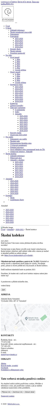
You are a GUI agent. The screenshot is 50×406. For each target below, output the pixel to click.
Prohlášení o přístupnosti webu (12, 370)
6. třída (17, 74)
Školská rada (15, 141)
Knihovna (14, 103)
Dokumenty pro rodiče (18, 139)
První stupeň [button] (14, 57)
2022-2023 (19, 45)
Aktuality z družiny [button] (17, 160)
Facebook (4, 368)
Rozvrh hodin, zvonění (9, 366)
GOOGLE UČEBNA (9, 2)
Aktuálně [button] (9, 179)
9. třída (17, 80)
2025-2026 (19, 39)
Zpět (3, 290)
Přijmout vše (6, 392)
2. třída (17, 62)
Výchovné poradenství (18, 145)
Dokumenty (14, 34)
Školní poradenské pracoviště (21, 32)
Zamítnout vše (17, 392)
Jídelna (3, 363)
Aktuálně (10, 230)
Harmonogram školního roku (21, 143)
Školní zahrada (15, 51)
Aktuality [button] (18, 114)
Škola (12, 198)
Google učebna (20, 70)
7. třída (17, 76)
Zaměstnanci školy (17, 200)
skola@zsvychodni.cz (9, 355)
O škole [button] (8, 28)
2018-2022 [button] (19, 47)
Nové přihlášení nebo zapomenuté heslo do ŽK (27, 149)
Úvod (8, 26)
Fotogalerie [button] (14, 36)
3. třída (17, 64)
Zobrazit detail (29, 392)
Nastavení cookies (7, 396)
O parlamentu (20, 110)
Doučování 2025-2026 (18, 135)
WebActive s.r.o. (13, 404)
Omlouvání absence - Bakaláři (21, 152)
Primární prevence (17, 147)
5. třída (17, 68)
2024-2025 (19, 41)
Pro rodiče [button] (9, 137)
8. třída (17, 78)
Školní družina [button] (11, 154)
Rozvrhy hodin (15, 133)
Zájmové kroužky (16, 106)
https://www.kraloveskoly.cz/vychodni (18, 255)
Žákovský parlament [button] (17, 108)
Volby (17, 112)
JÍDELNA (10, 4)
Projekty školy (15, 49)
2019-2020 (19, 99)
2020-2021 (19, 97)
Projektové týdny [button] (16, 85)
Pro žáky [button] (9, 55)
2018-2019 (19, 101)
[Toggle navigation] (16, 22)
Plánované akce (16, 158)
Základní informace (17, 30)
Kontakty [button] (9, 196)
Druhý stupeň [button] (15, 72)
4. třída (17, 66)
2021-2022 (19, 95)
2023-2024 (19, 43)
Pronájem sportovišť (17, 53)
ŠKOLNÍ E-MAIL (24, 2)
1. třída (17, 59)
